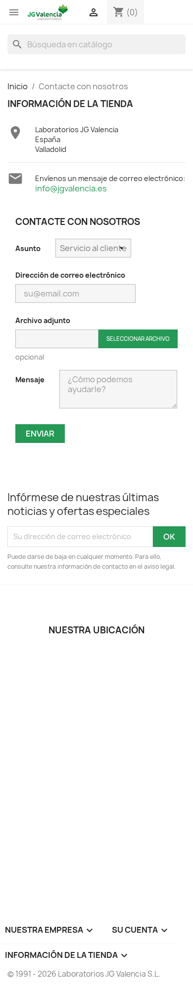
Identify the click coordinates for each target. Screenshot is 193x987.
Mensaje (30, 379)
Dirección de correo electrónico (70, 275)
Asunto (28, 248)
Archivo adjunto (42, 320)
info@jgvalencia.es (71, 188)
